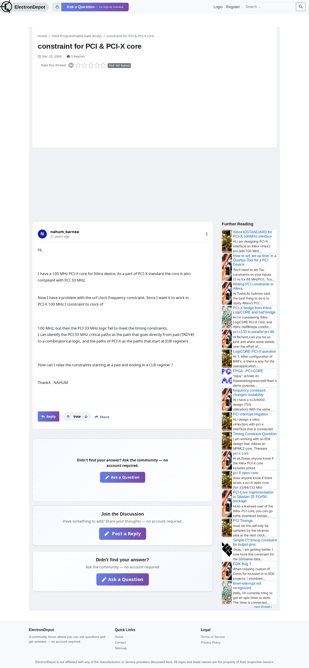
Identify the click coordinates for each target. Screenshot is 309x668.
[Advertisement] (157, 107)
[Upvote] (68, 416)
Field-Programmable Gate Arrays (77, 36)
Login (218, 7)
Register (233, 7)
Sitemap (121, 648)
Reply (50, 416)
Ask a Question (125, 477)
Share (104, 417)
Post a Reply (126, 534)
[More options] (206, 234)
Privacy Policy (211, 642)
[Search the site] (300, 6)
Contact (120, 642)
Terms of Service (213, 637)
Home (42, 36)
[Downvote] (86, 416)
